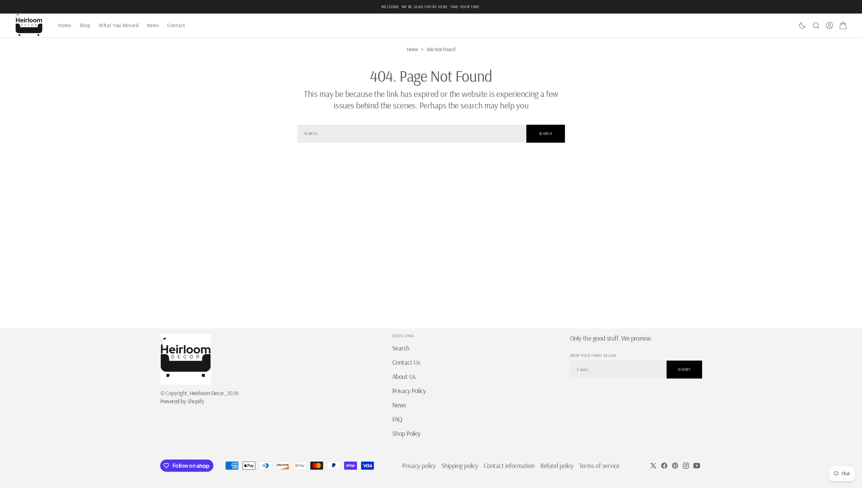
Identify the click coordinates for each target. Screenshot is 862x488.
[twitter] (653, 465)
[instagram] (685, 465)
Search (545, 133)
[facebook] (664, 465)
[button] (829, 25)
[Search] (816, 25)
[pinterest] (675, 465)
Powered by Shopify (182, 401)
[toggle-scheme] (802, 25)
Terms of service (599, 465)
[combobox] (411, 134)
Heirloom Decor (207, 393)
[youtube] (696, 465)
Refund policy (557, 465)
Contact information (509, 465)
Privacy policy (419, 465)
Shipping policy (459, 465)
